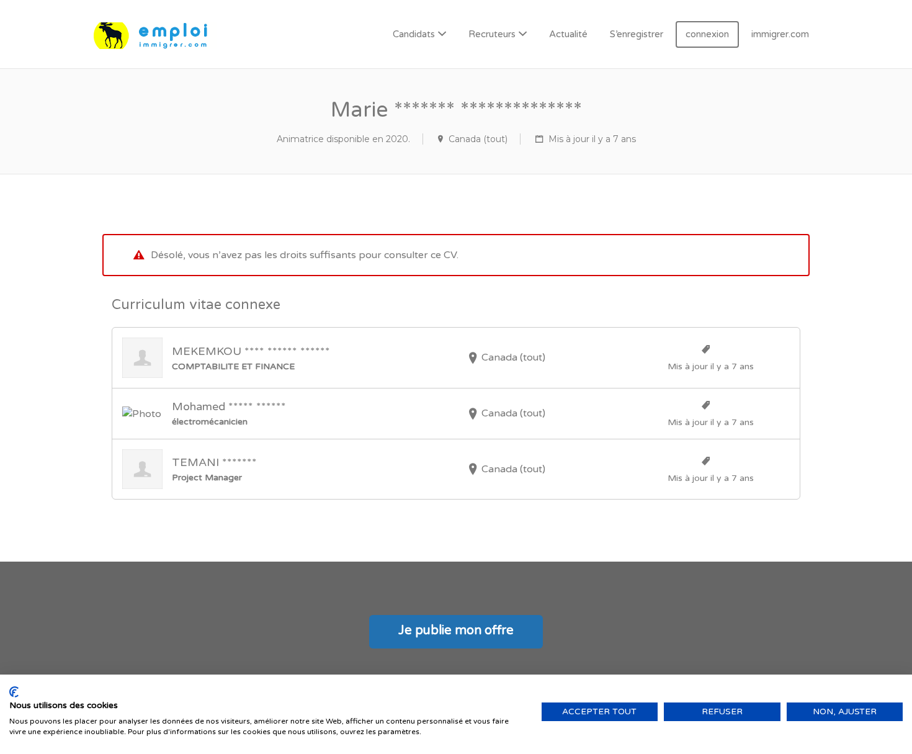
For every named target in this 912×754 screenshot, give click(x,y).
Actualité (568, 34)
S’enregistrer (636, 34)
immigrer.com (780, 34)
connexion (707, 34)
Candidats (414, 34)
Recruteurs (492, 34)
